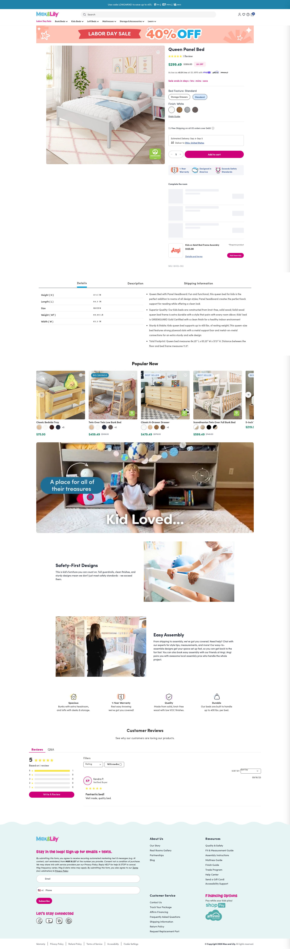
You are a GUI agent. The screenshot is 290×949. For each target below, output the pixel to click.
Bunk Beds (60, 21)
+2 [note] (115, 427)
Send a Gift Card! (214, 879)
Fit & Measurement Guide (219, 850)
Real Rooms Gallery (160, 850)
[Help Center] (248, 14)
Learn (151, 21)
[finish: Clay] (110, 427)
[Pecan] (179, 110)
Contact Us (156, 902)
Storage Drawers (179, 96)
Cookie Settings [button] (131, 943)
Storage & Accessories (131, 21)
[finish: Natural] (39, 427)
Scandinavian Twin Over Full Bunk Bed (214, 422)
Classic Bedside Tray (47, 422)
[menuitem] (43, 22)
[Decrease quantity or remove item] (172, 154)
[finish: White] (45, 427)
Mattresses (108, 21)
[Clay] (195, 110)
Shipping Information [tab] (198, 283)
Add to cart (214, 154)
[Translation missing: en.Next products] (248, 395)
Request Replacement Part (164, 931)
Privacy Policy (56, 943)
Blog (152, 860)
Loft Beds (91, 21)
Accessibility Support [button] (216, 883)
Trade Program (213, 869)
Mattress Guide (213, 860)
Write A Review (51, 794)
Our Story (155, 845)
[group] (145, 403)
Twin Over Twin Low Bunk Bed (105, 422)
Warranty (40, 943)
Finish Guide (174, 116)
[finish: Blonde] (202, 427)
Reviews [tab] (37, 749)
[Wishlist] (243, 14)
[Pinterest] (69, 921)
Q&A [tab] (51, 749)
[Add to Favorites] (158, 52)
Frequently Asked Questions (165, 916)
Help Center (212, 874)
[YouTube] (49, 921)
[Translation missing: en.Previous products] (42, 395)
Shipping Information (161, 921)
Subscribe (44, 900)
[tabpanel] (145, 320)
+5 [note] (63, 427)
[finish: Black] (208, 427)
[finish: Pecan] (156, 427)
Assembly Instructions (217, 855)
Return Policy (157, 926)
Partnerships (157, 855)
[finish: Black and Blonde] (215, 427)
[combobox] (93, 764)
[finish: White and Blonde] (196, 427)
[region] (145, 403)
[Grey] (187, 110)
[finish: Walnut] (162, 427)
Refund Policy (75, 943)
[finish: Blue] (58, 427)
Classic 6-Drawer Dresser (155, 422)
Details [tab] (82, 283)
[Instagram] (59, 921)
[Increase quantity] (180, 154)
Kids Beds (76, 21)
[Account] (239, 14)
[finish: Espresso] (51, 427)
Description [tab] (135, 283)
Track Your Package (161, 907)
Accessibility (113, 943)
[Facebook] (39, 921)
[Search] (84, 14)
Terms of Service (94, 943)
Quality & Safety (214, 845)
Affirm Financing (159, 912)
